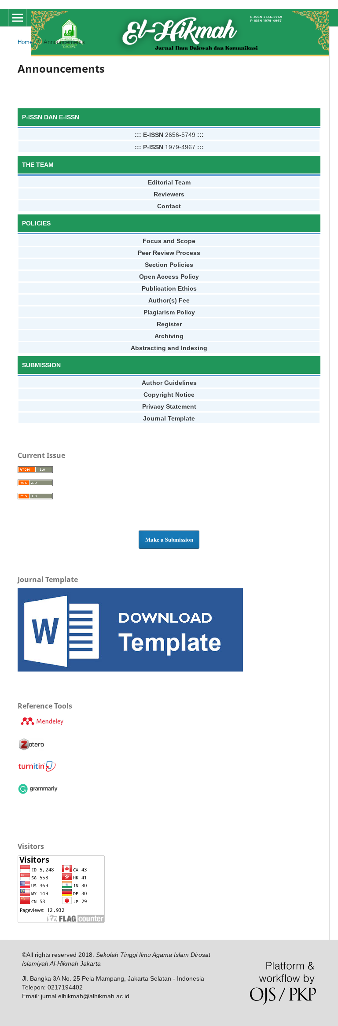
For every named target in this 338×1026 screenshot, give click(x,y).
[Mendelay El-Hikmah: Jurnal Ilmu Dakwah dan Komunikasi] (42, 725)
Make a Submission (169, 539)
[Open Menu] (17, 17)
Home (25, 42)
